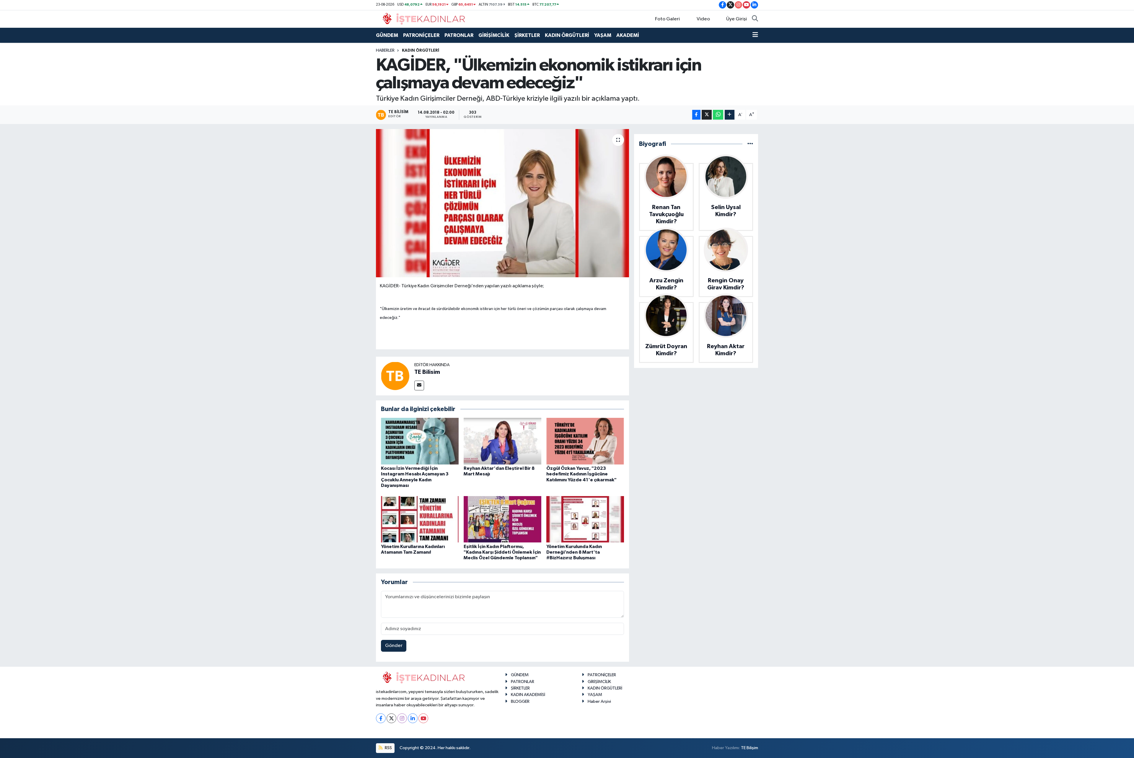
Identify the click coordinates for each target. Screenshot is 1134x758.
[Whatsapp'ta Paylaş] (718, 115)
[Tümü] (750, 143)
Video (703, 19)
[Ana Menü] (755, 35)
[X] (391, 718)
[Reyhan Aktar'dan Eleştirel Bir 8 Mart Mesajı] (502, 441)
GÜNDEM (387, 35)
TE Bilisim (427, 372)
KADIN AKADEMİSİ (528, 694)
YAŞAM (602, 35)
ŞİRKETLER (527, 35)
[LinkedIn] (413, 718)
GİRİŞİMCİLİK (493, 35)
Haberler (385, 50)
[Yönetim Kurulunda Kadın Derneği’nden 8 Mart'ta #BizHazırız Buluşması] (585, 519)
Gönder (394, 645)
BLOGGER (520, 701)
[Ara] (755, 19)
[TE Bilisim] (395, 375)
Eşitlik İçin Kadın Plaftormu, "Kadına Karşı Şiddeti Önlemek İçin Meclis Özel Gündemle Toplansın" (502, 552)
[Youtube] (423, 718)
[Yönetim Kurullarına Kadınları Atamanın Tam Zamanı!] (420, 519)
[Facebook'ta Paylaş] (696, 115)
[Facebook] (381, 718)
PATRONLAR (458, 35)
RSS (388, 748)
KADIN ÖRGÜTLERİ (567, 35)
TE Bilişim (749, 748)
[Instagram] (402, 718)
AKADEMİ (627, 35)
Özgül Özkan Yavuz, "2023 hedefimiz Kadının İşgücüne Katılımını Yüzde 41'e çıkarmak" (581, 474)
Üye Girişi (736, 19)
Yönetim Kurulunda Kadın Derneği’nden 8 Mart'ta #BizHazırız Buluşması (574, 552)
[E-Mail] (419, 385)
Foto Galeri (667, 19)
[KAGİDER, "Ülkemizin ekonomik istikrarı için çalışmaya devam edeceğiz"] (502, 203)
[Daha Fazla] (729, 115)
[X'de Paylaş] (707, 115)
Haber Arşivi (599, 701)
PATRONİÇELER (421, 35)
